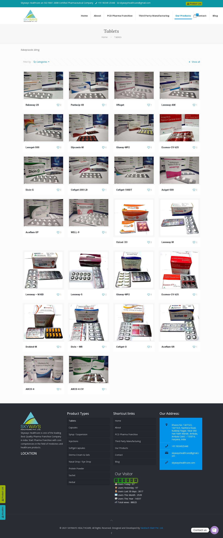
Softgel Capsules (77, 448)
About (118, 427)
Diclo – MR (77, 346)
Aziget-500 (168, 189)
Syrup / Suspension (78, 434)
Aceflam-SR (168, 346)
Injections (73, 441)
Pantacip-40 (77, 105)
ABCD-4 (30, 389)
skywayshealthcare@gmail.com (135, 2)
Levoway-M (168, 242)
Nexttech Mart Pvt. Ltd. (151, 527)
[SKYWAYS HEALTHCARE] (30, 15)
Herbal (72, 482)
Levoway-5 (76, 294)
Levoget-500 (32, 147)
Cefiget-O (121, 346)
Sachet (72, 475)
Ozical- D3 (121, 242)
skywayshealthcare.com (183, 462)
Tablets (72, 420)
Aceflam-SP (32, 232)
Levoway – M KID (35, 294)
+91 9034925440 (180, 446)
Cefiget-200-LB (79, 189)
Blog (117, 461)
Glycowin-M (77, 147)
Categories (42, 61)
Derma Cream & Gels (79, 454)
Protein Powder (76, 468)
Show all (195, 61)
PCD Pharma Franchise (126, 434)
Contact (119, 454)
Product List (195, 3)
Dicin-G (30, 189)
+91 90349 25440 (106, 2)
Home (104, 37)
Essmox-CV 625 (170, 147)
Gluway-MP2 (123, 147)
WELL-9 (75, 232)
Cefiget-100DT (124, 189)
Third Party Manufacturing (128, 441)
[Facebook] (111, 533)
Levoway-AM (168, 105)
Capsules (73, 427)
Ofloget (120, 105)
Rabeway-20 (32, 105)
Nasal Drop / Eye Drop (80, 461)
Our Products (121, 448)
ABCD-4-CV (77, 389)
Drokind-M (31, 346)
